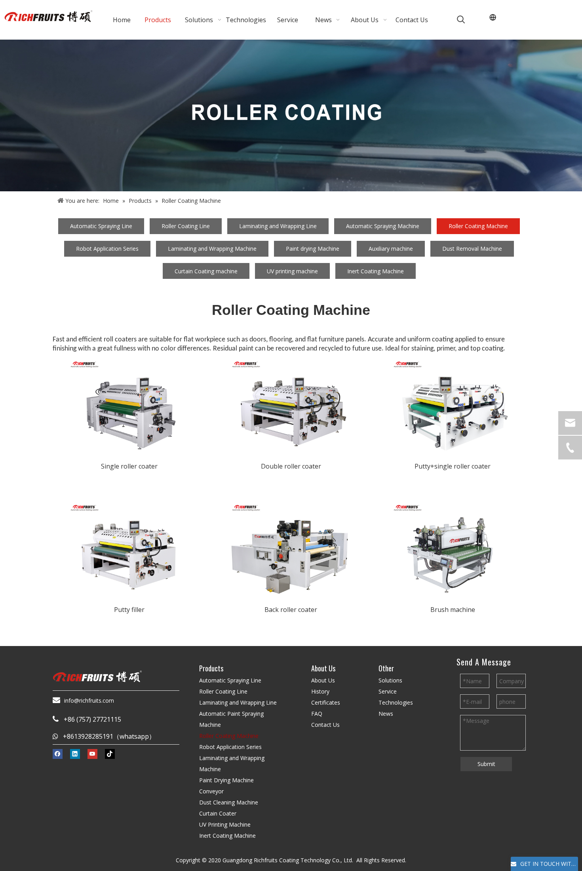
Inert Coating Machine (375, 271)
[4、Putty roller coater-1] (129, 548)
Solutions (390, 680)
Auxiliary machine (391, 248)
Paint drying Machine (312, 248)
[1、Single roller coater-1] (129, 404)
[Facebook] (58, 754)
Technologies (395, 702)
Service (387, 691)
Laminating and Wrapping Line (278, 226)
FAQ (316, 713)
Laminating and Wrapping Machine (212, 248)
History (320, 691)
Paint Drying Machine (226, 780)
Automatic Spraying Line (101, 226)
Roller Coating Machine (478, 226)
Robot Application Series (107, 248)
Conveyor (211, 791)
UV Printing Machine (225, 824)
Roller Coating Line (186, 226)
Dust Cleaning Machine (228, 802)
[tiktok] (110, 754)
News (385, 713)
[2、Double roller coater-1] (291, 404)
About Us (323, 680)
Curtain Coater (217, 813)
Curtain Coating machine (206, 271)
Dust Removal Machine (472, 248)
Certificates (325, 702)
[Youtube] (92, 754)
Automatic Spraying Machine (382, 226)
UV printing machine (292, 271)
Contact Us (325, 724)
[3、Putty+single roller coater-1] (452, 404)
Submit (486, 764)
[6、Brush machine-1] (452, 548)
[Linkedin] (75, 754)
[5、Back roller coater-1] (291, 548)
